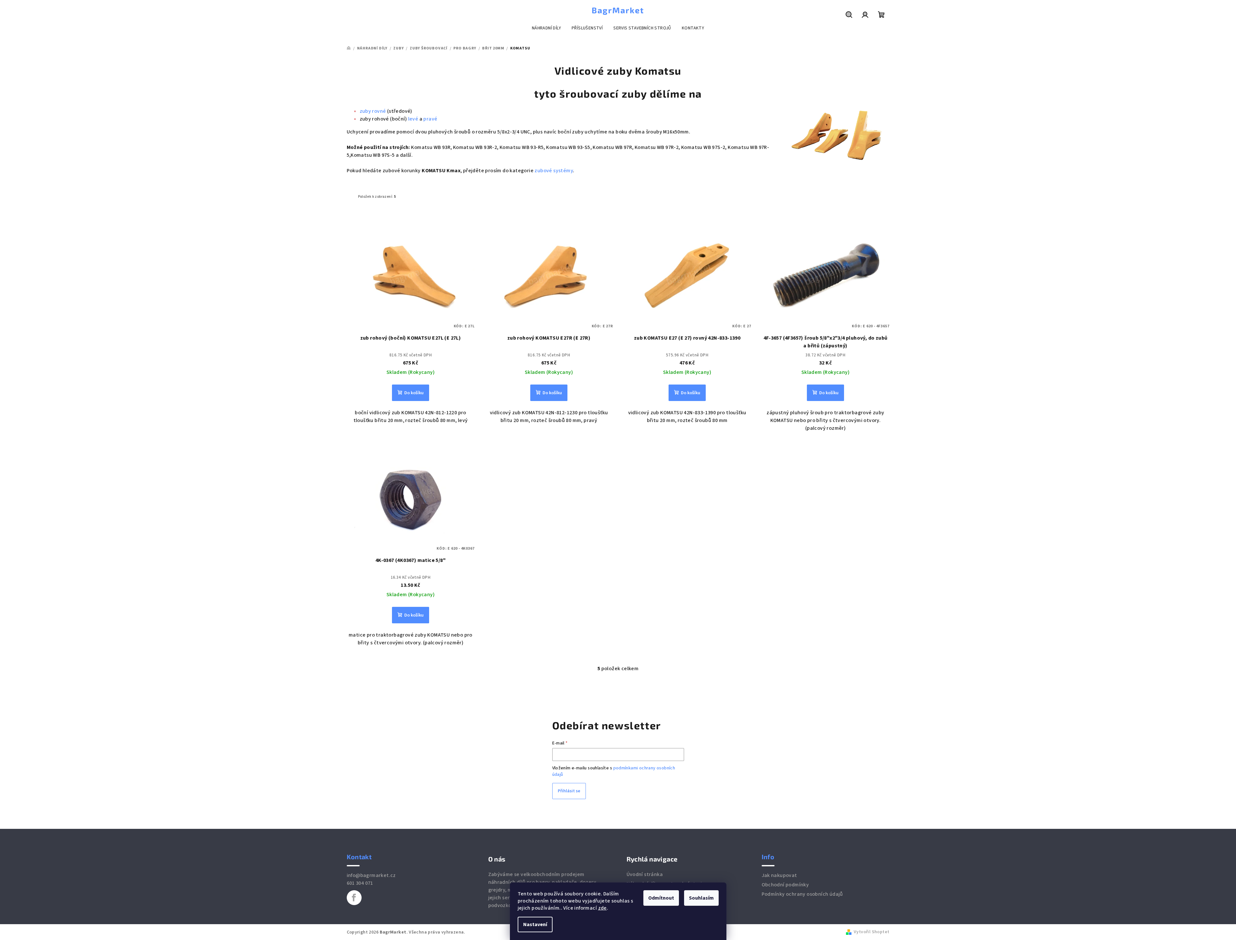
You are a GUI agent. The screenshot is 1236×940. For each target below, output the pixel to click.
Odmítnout (661, 898)
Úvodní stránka (645, 874)
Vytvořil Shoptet (871, 932)
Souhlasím (701, 898)
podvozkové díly (507, 905)
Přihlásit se (569, 791)
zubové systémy (553, 170)
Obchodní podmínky (785, 884)
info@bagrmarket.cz (371, 875)
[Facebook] (354, 897)
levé (413, 118)
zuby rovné (373, 111)
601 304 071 (360, 883)
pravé (430, 118)
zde (602, 908)
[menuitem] (546, 28)
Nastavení (535, 924)
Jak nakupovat (779, 875)
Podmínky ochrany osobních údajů (802, 894)
